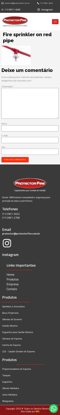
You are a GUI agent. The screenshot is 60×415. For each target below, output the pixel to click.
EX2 (37, 411)
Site (3, 147)
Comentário (7, 86)
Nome (4, 124)
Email (6, 229)
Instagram (10, 254)
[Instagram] (7, 243)
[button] (53, 408)
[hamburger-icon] (55, 21)
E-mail (4, 135)
